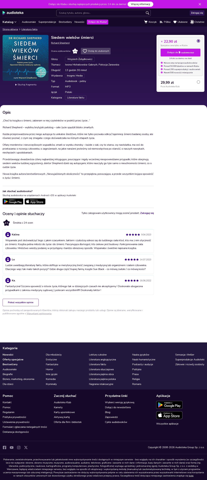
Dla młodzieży (54, 354)
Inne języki (51, 374)
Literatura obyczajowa (101, 369)
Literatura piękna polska (102, 379)
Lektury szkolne (98, 354)
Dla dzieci (8, 384)
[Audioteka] (13, 13)
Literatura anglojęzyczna (102, 359)
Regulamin (8, 412)
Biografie (8, 374)
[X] (26, 447)
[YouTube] (12, 447)
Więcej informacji (140, 4)
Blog (107, 412)
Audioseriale (29, 22)
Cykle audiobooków (116, 422)
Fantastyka (52, 364)
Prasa (135, 374)
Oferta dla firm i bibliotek (68, 422)
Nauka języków (140, 354)
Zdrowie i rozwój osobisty (189, 364)
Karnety (58, 407)
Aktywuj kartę (62, 417)
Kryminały (51, 384)
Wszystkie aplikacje (167, 424)
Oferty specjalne (13, 359)
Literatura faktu (30, 29)
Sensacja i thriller (184, 354)
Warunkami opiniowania (39, 313)
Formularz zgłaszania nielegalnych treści (25, 427)
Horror (49, 369)
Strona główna (10, 29)
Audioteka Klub (62, 402)
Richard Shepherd (60, 42)
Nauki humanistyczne (143, 359)
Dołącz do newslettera (118, 407)
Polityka (136, 369)
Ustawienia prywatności (16, 422)
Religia (136, 379)
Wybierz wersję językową (119, 402)
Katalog (8, 22)
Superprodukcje (47, 22)
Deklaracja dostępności (16, 432)
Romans (136, 384)
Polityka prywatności (14, 417)
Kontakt (7, 402)
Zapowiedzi (111, 417)
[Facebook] (4, 447)
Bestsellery (65, 22)
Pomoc (7, 407)
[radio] (180, 43)
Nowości (79, 22)
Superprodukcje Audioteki (189, 359)
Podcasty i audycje (142, 364)
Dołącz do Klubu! (97, 21)
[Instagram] (19, 447)
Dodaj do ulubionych (98, 51)
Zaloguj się (197, 12)
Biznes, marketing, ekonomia (18, 379)
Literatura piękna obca (101, 374)
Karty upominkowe (64, 412)
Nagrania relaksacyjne (101, 384)
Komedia (51, 379)
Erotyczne (51, 359)
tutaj (191, 475)
